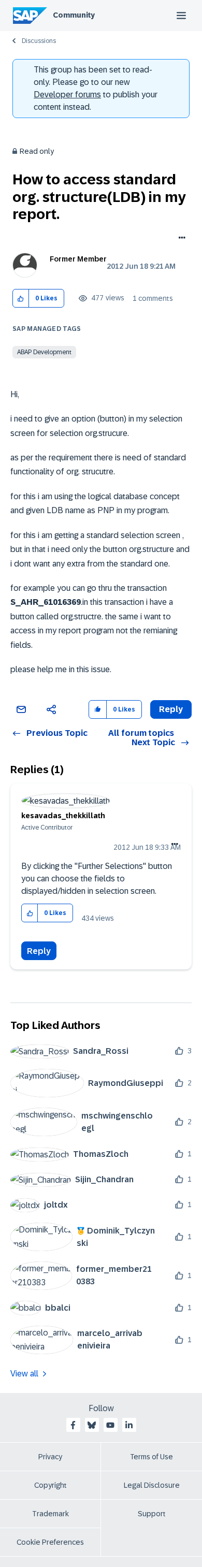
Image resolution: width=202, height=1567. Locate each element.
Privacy (50, 1457)
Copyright (50, 1485)
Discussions (39, 41)
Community (74, 15)
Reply (39, 951)
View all (24, 1373)
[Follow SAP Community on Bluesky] (92, 1425)
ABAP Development (44, 352)
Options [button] (180, 238)
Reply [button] (171, 709)
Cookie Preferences (50, 1542)
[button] (21, 298)
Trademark (50, 1514)
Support (152, 1514)
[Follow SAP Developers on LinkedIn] (129, 1425)
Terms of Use (151, 1457)
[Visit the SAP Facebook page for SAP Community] (73, 1425)
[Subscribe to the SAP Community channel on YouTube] (110, 1425)
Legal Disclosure (152, 1485)
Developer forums (67, 94)
